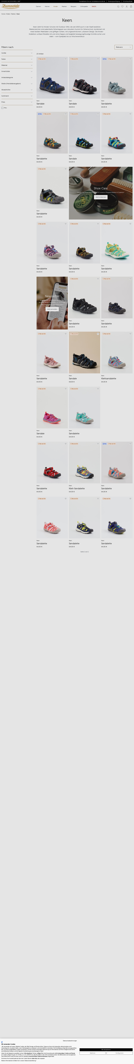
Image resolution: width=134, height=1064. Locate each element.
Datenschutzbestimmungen (70, 1040)
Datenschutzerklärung (30, 1060)
